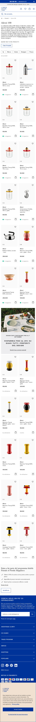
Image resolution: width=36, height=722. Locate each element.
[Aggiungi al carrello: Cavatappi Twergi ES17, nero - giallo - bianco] (16, 557)
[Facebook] (7, 665)
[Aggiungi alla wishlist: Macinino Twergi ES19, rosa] (15, 482)
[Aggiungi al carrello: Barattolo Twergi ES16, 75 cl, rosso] (33, 177)
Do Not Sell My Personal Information (18, 714)
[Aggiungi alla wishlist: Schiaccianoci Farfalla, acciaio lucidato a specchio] (33, 185)
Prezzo (32, 52)
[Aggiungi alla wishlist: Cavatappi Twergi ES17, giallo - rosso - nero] (33, 482)
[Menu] (34, 9)
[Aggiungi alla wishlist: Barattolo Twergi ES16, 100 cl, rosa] (15, 102)
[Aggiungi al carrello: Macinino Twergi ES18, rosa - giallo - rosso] (33, 261)
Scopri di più (4, 585)
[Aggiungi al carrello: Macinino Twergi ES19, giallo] (33, 474)
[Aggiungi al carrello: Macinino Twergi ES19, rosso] (16, 474)
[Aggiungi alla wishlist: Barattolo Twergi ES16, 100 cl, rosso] (15, 60)
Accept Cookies (18, 709)
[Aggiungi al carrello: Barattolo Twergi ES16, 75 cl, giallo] (33, 136)
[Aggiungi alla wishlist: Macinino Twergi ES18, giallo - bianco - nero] (15, 357)
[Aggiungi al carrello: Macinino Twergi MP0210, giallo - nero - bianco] (16, 432)
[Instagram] (2, 665)
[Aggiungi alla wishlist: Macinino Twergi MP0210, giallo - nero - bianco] (15, 398)
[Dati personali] (21, 9)
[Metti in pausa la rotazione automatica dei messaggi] (34, 1)
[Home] (1, 18)
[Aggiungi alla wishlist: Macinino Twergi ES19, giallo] (33, 440)
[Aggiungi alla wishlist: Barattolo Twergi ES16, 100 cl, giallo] (15, 185)
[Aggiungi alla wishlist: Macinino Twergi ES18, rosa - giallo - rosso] (33, 227)
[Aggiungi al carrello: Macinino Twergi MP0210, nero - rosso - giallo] (33, 391)
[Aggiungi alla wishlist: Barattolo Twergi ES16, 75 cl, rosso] (33, 143)
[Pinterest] (11, 665)
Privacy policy (15, 704)
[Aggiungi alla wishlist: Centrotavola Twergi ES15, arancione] (15, 268)
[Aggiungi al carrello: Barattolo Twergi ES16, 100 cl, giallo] (16, 219)
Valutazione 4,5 (22, 1)
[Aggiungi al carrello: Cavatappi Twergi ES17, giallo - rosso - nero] (33, 515)
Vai (32, 614)
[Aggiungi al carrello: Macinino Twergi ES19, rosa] (16, 515)
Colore (16, 52)
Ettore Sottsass (22, 36)
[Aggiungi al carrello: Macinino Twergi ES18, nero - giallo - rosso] (33, 432)
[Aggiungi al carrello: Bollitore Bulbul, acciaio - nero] (16, 261)
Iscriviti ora (6, 590)
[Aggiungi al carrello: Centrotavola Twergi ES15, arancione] (16, 302)
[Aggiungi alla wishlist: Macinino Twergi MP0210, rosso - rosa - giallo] (33, 268)
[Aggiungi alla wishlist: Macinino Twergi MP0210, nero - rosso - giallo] (33, 357)
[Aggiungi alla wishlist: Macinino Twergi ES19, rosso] (15, 440)
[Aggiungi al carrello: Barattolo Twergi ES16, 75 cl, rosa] (16, 177)
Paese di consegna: (7, 619)
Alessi (23, 27)
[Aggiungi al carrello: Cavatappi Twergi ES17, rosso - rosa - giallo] (33, 557)
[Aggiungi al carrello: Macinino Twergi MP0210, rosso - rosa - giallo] (33, 302)
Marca (9, 52)
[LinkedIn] (15, 665)
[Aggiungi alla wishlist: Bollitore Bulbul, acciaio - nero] (15, 227)
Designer (23, 52)
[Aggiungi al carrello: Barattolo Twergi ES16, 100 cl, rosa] (16, 136)
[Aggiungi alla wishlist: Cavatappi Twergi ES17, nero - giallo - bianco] (15, 523)
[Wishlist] (25, 9)
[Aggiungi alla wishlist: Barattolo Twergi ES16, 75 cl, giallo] (33, 102)
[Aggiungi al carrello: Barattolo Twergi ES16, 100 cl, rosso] (16, 94)
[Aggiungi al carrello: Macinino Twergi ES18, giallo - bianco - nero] (16, 391)
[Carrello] (29, 9)
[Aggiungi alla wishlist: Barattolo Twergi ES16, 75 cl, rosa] (15, 143)
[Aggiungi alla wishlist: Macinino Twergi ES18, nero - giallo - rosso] (33, 398)
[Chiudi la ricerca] (34, 14)
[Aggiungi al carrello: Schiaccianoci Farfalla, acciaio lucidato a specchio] (33, 219)
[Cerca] (2, 14)
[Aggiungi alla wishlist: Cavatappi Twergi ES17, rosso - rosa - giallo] (33, 523)
